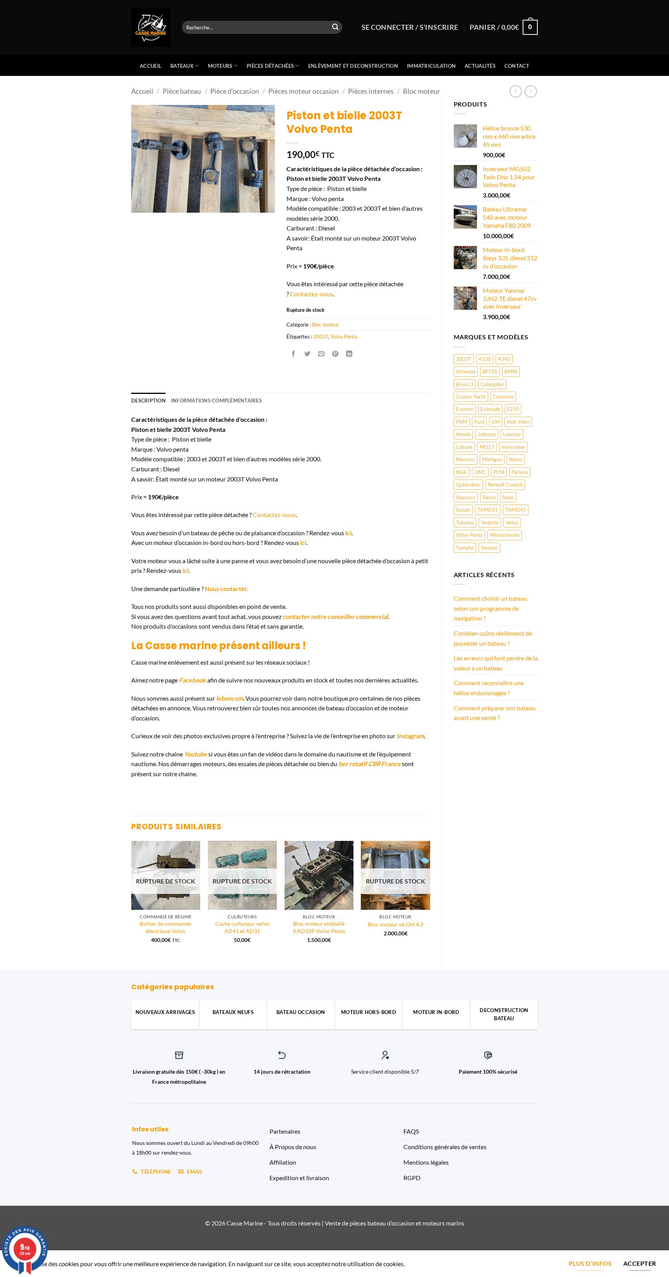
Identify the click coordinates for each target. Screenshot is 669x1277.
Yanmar (489, 548)
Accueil (150, 66)
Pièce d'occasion (234, 91)
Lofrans (464, 447)
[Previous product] (531, 91)
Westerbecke (505, 535)
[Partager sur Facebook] (293, 353)
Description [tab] (148, 400)
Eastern (464, 409)
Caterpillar (492, 384)
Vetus (512, 522)
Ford (479, 422)
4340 (504, 359)
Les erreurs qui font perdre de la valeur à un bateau (496, 663)
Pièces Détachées (270, 66)
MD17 (487, 447)
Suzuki (463, 510)
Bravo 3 (464, 384)
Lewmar (512, 434)
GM (495, 422)
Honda (463, 434)
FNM (461, 422)
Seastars (465, 497)
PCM (498, 472)
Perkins (519, 472)
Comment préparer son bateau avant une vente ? (494, 713)
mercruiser (513, 447)
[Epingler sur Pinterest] (335, 353)
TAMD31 (487, 510)
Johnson (487, 434)
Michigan (492, 459)
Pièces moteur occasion (303, 91)
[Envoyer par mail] (321, 353)
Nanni (515, 459)
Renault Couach (505, 484)
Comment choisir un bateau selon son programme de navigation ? (490, 608)
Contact (516, 66)
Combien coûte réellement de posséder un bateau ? (493, 638)
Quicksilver (468, 484)
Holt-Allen (518, 422)
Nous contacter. (227, 588)
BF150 (489, 371)
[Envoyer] (335, 27)
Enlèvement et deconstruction (353, 66)
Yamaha (465, 548)
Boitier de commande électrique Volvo (165, 927)
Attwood (465, 371)
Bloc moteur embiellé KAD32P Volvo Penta (319, 927)
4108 (485, 359)
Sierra (489, 497)
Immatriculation (431, 66)
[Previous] (131, 898)
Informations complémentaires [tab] (216, 400)
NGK (461, 472)
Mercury (465, 459)
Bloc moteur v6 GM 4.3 (395, 924)
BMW (510, 371)
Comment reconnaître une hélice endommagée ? (489, 687)
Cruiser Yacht (471, 397)
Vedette (490, 522)
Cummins (503, 397)
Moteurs (220, 66)
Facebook (192, 680)
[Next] (430, 898)
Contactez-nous (311, 293)
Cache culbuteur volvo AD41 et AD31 (242, 927)
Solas (508, 497)
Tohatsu (465, 522)
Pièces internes (371, 91)
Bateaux (182, 66)
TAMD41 (515, 510)
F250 (513, 409)
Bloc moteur (421, 91)
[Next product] (515, 91)
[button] (141, 203)
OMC (480, 472)
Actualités (480, 66)
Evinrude (490, 409)
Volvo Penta (469, 535)
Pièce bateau (182, 91)
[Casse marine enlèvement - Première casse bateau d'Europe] (150, 27)
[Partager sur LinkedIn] (349, 353)
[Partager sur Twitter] (307, 353)
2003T (464, 359)
